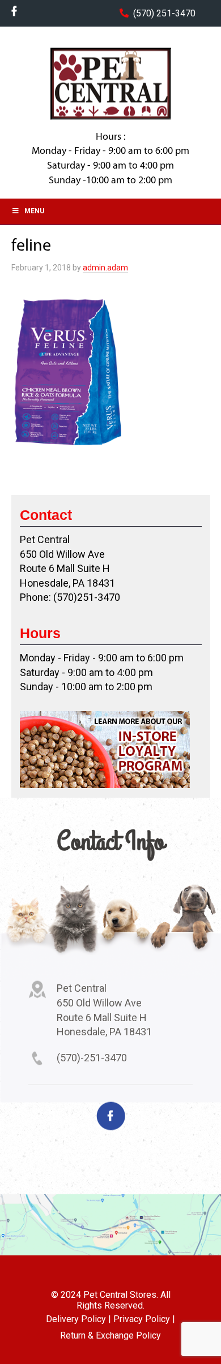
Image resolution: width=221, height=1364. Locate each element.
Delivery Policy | (78, 1319)
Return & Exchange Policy (110, 1335)
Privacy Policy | (144, 1319)
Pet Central (110, 84)
